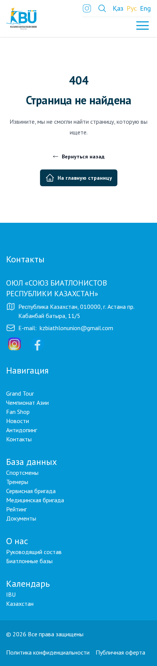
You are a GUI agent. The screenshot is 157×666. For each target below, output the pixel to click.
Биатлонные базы (29, 561)
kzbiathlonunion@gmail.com (76, 328)
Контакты (19, 439)
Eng (145, 8)
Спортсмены (22, 472)
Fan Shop (18, 411)
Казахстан (20, 603)
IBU (11, 594)
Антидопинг (21, 430)
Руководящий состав (34, 552)
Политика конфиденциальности (48, 652)
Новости (17, 421)
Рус (132, 8)
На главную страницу (85, 177)
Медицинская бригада (35, 500)
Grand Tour (20, 393)
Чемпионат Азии (27, 402)
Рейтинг (16, 509)
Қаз (118, 8)
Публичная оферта (120, 652)
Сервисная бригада (31, 491)
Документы (21, 518)
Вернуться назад (83, 156)
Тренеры (17, 482)
